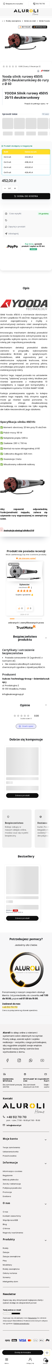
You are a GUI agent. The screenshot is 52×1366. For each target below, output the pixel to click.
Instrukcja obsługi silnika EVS (19, 530)
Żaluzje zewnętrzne (11, 1256)
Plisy (5, 1260)
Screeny (6, 1277)
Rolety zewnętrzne (13, 21)
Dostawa (7, 1196)
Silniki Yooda (44, 21)
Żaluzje (6, 1252)
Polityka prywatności (12, 1188)
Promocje (7, 1192)
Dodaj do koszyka (27, 196)
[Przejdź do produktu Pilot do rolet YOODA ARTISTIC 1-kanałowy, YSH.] (22, 763)
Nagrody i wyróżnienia (13, 1232)
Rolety (5, 1248)
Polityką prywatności (21, 1323)
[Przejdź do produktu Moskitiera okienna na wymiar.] (22, 882)
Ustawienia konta (11, 1151)
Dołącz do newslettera (16, 1313)
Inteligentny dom (10, 1281)
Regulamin (8, 1175)
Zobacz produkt (22, 795)
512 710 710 (40, 4)
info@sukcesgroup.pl (13, 694)
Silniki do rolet (30, 21)
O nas (5, 1211)
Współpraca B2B (10, 1220)
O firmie (6, 1228)
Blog (5, 1224)
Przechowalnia (9, 1156)
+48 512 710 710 (16, 1117)
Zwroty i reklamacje (12, 1184)
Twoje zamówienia (11, 1147)
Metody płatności (11, 1179)
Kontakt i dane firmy (12, 1216)
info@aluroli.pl (14, 1125)
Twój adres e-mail (12, 1310)
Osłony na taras (10, 1273)
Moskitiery (7, 1265)
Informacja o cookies (12, 1171)
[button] (17, 558)
